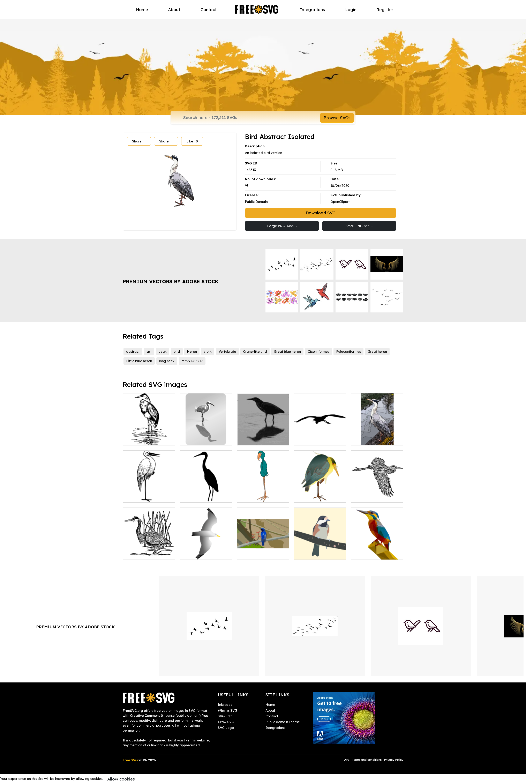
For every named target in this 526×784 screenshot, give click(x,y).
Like (192, 141)
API (347, 760)
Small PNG (359, 226)
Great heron (377, 351)
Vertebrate (227, 351)
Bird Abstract (366, 440)
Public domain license (282, 722)
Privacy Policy (393, 760)
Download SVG (321, 212)
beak (162, 351)
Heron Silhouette (197, 497)
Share (137, 141)
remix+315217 (192, 361)
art (149, 351)
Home (142, 9)
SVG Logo (226, 728)
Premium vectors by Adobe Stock (170, 281)
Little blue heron (139, 361)
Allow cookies (121, 779)
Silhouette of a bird (314, 440)
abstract (133, 351)
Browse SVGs (337, 117)
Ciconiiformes (318, 351)
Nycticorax (307, 497)
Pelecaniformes (348, 351)
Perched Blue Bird (255, 554)
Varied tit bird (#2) (313, 554)
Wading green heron (257, 440)
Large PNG (282, 226)
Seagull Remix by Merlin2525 (206, 551)
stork (208, 351)
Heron (192, 351)
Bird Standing (252, 497)
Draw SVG (226, 722)
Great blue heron (287, 351)
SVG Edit (225, 716)
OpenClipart (340, 202)
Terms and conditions (367, 760)
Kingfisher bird (367, 554)
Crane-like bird (255, 351)
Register (384, 9)
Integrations (312, 9)
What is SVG (227, 710)
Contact (209, 9)
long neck (166, 361)
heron (188, 440)
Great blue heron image (375, 497)
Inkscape (225, 705)
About (174, 9)
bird (177, 351)
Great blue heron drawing (147, 554)
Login (350, 9)
